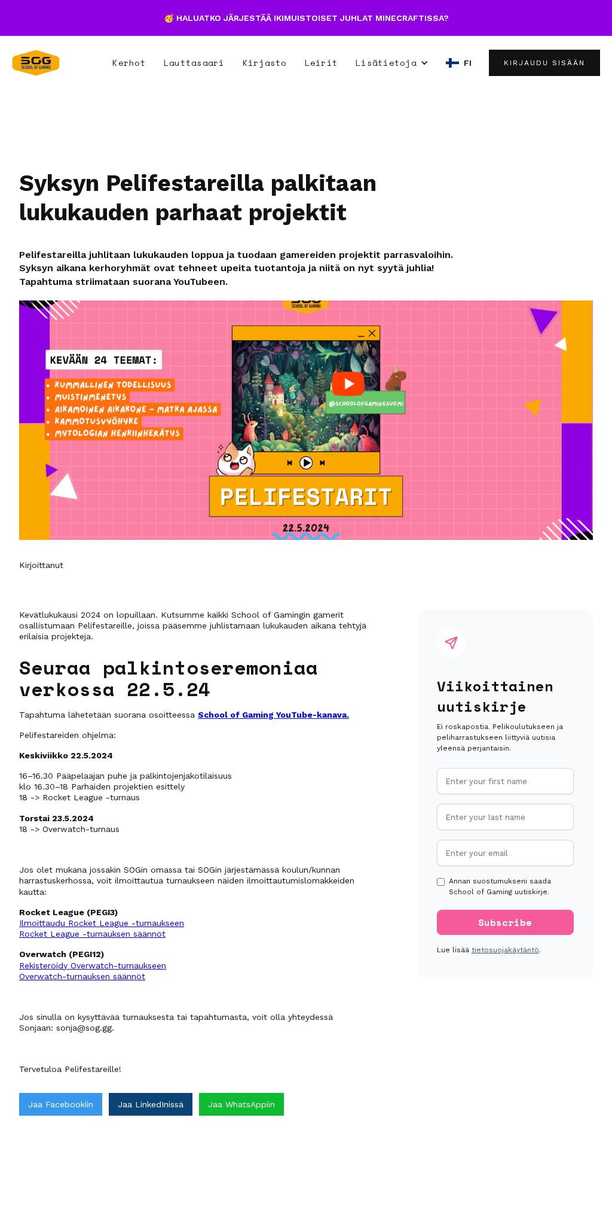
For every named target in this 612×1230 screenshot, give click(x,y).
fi (468, 63)
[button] (392, 63)
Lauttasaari (194, 62)
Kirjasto (265, 62)
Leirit (321, 62)
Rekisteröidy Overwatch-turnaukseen (92, 965)
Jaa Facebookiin (60, 1104)
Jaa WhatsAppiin (241, 1104)
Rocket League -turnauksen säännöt (92, 934)
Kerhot (129, 62)
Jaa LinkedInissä (150, 1104)
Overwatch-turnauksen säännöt (82, 976)
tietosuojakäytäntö (505, 950)
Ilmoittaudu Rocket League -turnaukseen (101, 923)
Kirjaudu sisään (544, 63)
